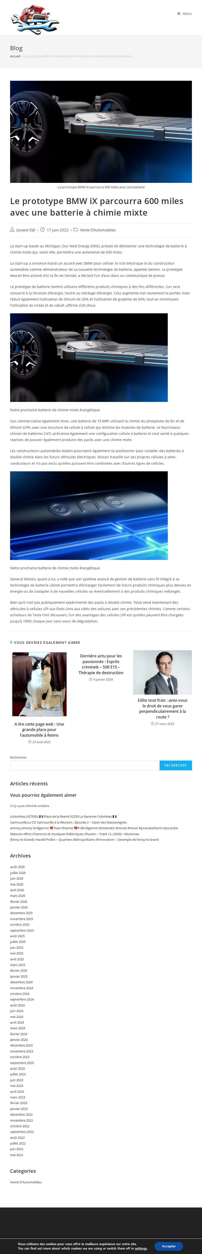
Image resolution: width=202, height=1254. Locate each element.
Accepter (169, 1246)
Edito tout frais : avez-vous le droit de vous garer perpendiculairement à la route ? (162, 708)
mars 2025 (17, 965)
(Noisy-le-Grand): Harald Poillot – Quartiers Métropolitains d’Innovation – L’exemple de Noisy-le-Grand (84, 839)
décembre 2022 (21, 1114)
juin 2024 (16, 1011)
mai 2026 (16, 884)
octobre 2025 (19, 924)
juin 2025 (16, 947)
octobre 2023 (19, 1057)
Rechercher (18, 757)
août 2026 (17, 867)
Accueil (15, 56)
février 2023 (18, 1103)
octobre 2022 (19, 1126)
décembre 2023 (21, 1045)
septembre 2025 (22, 930)
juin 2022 (16, 1149)
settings (141, 1248)
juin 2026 (16, 878)
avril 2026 (17, 890)
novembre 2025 (21, 919)
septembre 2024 (22, 999)
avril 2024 (17, 1022)
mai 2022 (16, 1155)
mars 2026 (17, 895)
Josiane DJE (26, 230)
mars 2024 (17, 1028)
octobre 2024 (19, 993)
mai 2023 (16, 1085)
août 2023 (17, 1068)
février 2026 (18, 901)
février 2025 (18, 970)
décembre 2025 (21, 913)
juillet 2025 (18, 941)
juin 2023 (16, 1080)
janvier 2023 (19, 1109)
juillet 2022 (18, 1143)
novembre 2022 (21, 1120)
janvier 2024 (19, 1039)
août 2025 (17, 936)
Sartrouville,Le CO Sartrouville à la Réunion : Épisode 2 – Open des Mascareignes (68, 822)
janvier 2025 (19, 976)
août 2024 (17, 1005)
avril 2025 (17, 959)
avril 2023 (17, 1091)
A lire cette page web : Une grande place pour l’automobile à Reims (39, 729)
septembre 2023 (22, 1063)
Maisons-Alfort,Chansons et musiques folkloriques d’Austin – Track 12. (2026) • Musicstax (74, 834)
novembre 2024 (21, 988)
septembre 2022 (22, 1131)
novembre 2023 (21, 1051)
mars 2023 (17, 1097)
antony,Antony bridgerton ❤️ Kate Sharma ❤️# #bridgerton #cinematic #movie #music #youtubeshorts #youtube (94, 828)
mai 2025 (16, 953)
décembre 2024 (21, 982)
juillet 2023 (18, 1074)
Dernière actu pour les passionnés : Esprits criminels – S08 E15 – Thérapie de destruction (101, 664)
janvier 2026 (19, 907)
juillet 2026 (18, 873)
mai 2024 (16, 1017)
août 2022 (17, 1137)
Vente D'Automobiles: (98, 230)
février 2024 (18, 1034)
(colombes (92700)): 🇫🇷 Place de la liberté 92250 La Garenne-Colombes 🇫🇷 (63, 816)
